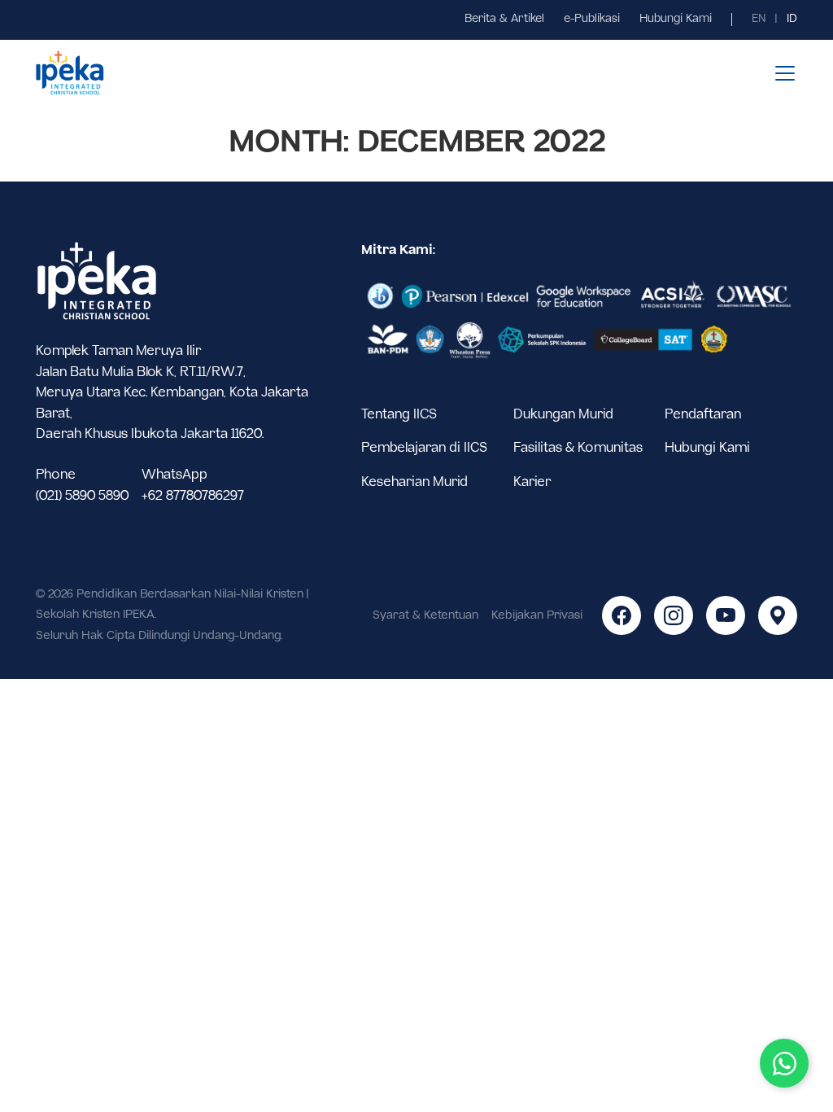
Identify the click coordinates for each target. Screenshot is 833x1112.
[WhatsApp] (784, 1063)
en (758, 19)
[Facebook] (621, 615)
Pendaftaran (703, 415)
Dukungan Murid (563, 415)
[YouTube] (725, 615)
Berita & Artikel (504, 19)
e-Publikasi (592, 19)
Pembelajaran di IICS (424, 448)
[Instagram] (673, 615)
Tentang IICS (399, 415)
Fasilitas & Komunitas (578, 448)
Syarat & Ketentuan (425, 615)
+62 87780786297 (193, 496)
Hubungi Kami (675, 19)
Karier (532, 482)
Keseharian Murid (414, 482)
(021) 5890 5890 (82, 496)
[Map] (777, 615)
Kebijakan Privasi (536, 615)
